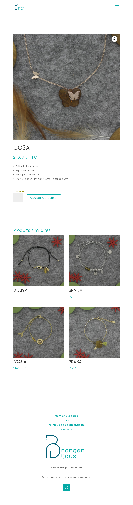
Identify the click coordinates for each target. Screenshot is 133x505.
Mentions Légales (66, 416)
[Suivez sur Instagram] (66, 487)
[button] (114, 39)
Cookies (66, 429)
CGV (66, 420)
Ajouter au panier (44, 198)
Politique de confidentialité (66, 425)
